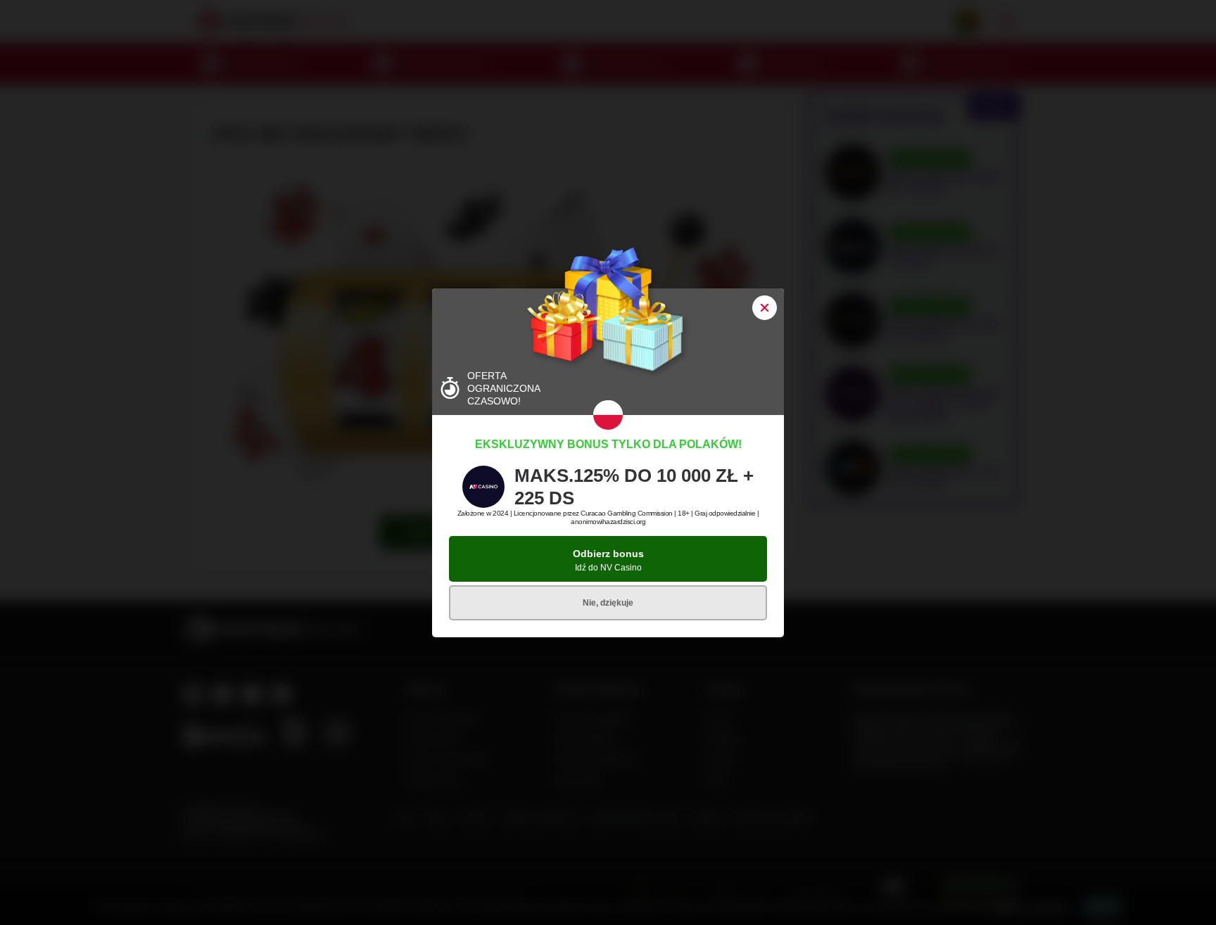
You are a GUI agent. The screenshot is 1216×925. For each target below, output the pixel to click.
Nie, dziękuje (608, 603)
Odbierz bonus (608, 560)
